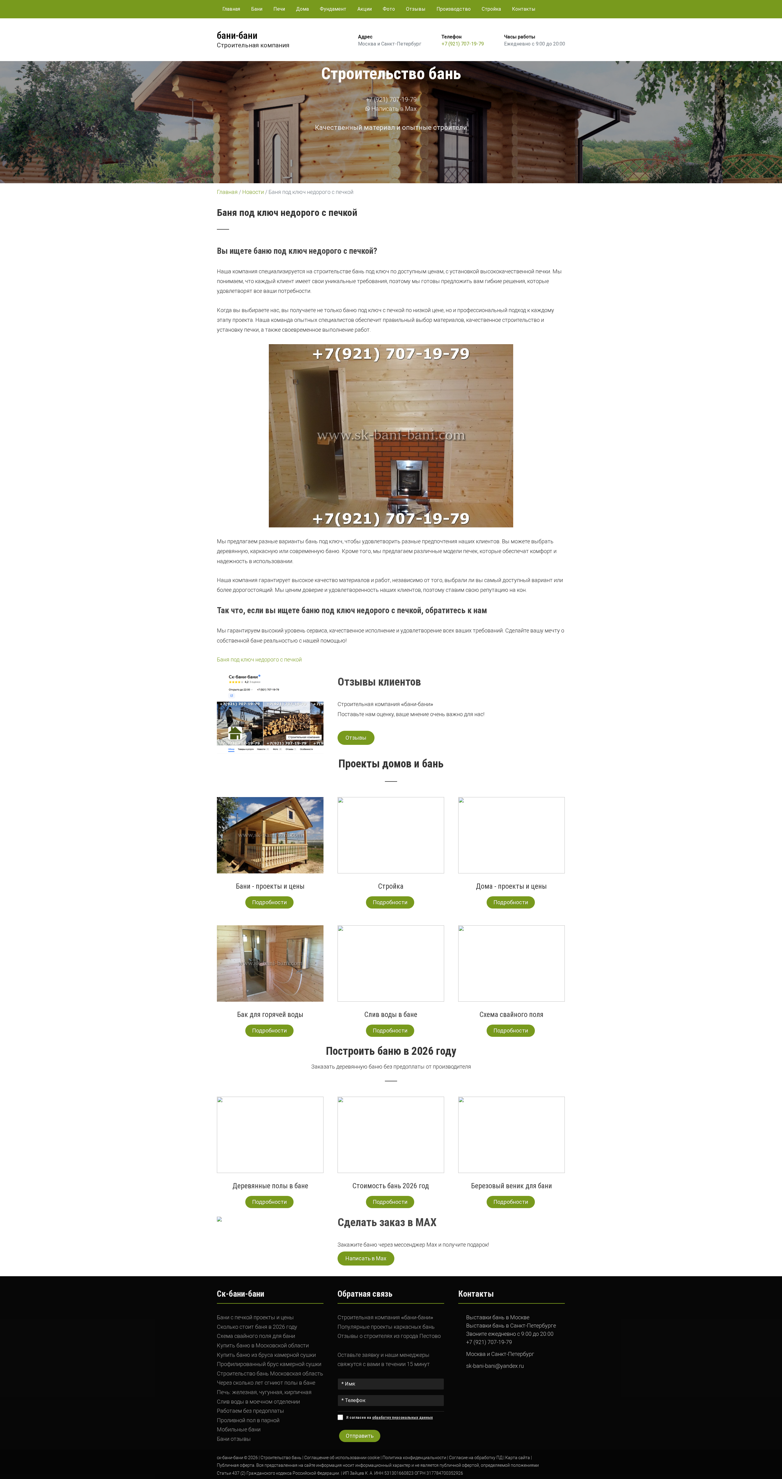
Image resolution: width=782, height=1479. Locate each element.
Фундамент (333, 9)
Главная (231, 9)
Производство (454, 9)
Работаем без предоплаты (250, 1411)
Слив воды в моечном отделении (258, 1401)
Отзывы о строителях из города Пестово (389, 1336)
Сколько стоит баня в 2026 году (257, 1327)
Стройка (491, 9)
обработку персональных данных (402, 1417)
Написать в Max (393, 108)
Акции (364, 9)
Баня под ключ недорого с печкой (259, 659)
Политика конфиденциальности (414, 1457)
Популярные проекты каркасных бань (386, 1327)
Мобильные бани (239, 1429)
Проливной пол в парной (248, 1420)
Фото (389, 9)
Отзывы (416, 9)
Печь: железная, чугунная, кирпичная (264, 1392)
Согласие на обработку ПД (475, 1457)
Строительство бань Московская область (270, 1373)
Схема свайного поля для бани (256, 1336)
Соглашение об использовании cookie (342, 1457)
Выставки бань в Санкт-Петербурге (511, 1325)
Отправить (360, 1436)
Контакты (523, 9)
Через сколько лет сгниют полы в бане (266, 1382)
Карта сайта (517, 1457)
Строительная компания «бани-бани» (385, 1317)
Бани (256, 9)
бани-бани (237, 35)
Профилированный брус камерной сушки (269, 1364)
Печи (279, 9)
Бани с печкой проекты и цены (255, 1317)
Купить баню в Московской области (263, 1345)
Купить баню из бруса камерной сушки (266, 1355)
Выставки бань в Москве (497, 1317)
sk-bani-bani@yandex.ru (495, 1366)
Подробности (269, 902)
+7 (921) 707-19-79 (462, 44)
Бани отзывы (234, 1439)
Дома (302, 9)
